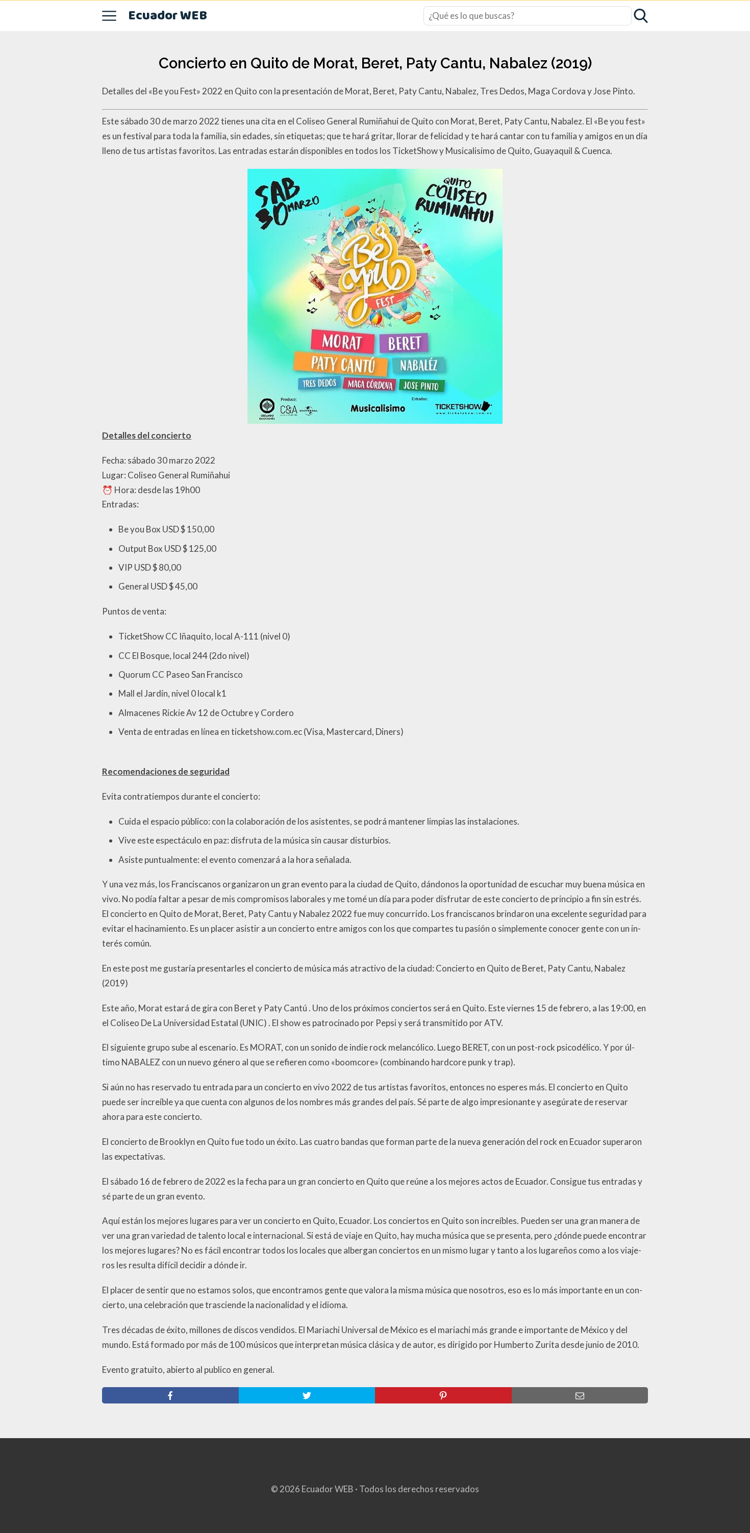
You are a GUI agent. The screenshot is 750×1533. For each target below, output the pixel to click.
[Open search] (641, 16)
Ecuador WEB (167, 16)
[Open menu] (109, 16)
